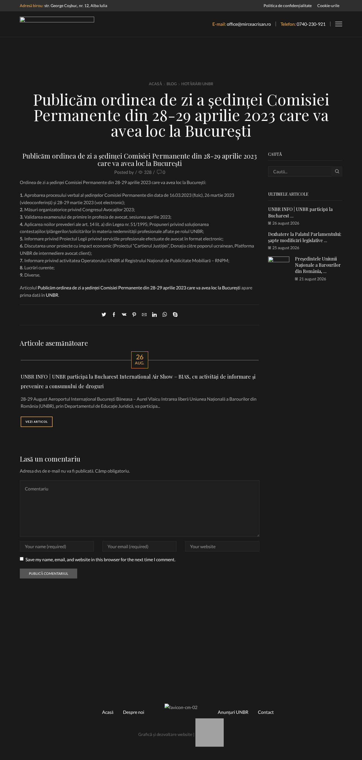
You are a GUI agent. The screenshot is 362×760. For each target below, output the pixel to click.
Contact (266, 712)
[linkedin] (154, 314)
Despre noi (133, 712)
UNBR (52, 295)
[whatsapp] (165, 314)
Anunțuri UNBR (233, 712)
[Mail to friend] (144, 314)
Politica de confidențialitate (288, 5)
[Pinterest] (134, 314)
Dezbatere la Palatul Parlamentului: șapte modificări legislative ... (304, 237)
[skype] (174, 314)
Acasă (155, 83)
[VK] (124, 314)
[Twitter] (105, 314)
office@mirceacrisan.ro (249, 24)
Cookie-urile (328, 5)
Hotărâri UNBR (197, 83)
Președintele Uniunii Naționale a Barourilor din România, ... (318, 265)
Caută (337, 171)
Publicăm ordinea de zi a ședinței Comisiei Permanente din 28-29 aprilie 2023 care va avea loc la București (139, 287)
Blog (172, 83)
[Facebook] (114, 314)
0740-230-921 (311, 24)
